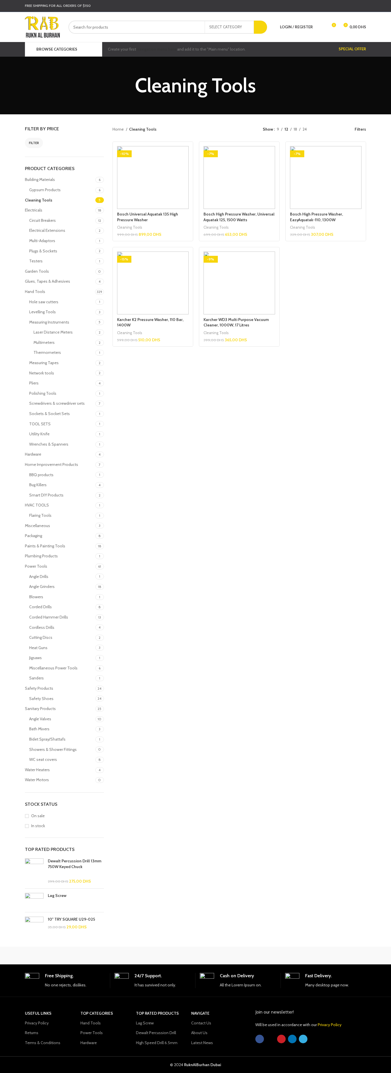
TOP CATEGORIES (96, 1013)
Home (118, 129)
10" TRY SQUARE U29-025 (71, 919)
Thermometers (47, 352)
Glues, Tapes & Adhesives (47, 281)
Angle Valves (40, 718)
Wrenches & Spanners (48, 444)
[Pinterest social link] (347, 6)
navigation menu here (156, 49)
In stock (38, 825)
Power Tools (36, 566)
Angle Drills (38, 576)
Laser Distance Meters (53, 332)
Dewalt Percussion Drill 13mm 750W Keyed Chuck (74, 863)
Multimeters (44, 342)
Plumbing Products (41, 556)
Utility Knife (39, 433)
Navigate (200, 1013)
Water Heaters (37, 769)
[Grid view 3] (329, 129)
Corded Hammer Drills (48, 617)
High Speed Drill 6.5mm (156, 1042)
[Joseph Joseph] (244, 955)
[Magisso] (98, 955)
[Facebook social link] (332, 6)
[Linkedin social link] (355, 6)
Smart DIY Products (46, 495)
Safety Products (39, 688)
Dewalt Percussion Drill (156, 1032)
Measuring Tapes (44, 362)
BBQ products (41, 474)
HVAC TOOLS (37, 505)
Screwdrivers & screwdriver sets (57, 403)
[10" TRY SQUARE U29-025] (34, 926)
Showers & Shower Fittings (53, 749)
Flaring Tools (40, 515)
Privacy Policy (37, 1023)
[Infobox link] (65, 980)
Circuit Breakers (42, 220)
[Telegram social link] (362, 6)
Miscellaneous (37, 525)
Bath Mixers (39, 728)
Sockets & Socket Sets (49, 413)
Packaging (33, 535)
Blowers (36, 596)
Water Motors (37, 779)
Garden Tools (37, 271)
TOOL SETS (40, 423)
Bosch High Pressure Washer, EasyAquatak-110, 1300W (316, 217)
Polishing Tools (42, 393)
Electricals (33, 210)
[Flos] (341, 955)
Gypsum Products (45, 189)
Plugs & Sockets (43, 251)
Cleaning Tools (38, 200)
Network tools (41, 373)
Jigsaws (35, 657)
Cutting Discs (40, 637)
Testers (36, 261)
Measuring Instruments (49, 322)
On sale (38, 815)
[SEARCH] (260, 27)
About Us (199, 1032)
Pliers (34, 383)
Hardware (33, 454)
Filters (360, 129)
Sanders (36, 678)
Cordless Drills (41, 627)
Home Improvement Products (51, 464)
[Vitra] (49, 955)
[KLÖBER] (195, 955)
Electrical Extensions (47, 230)
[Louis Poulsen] (147, 955)
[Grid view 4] (338, 129)
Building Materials (40, 179)
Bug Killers (38, 484)
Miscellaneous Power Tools (53, 668)
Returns (31, 1032)
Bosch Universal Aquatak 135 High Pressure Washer (147, 217)
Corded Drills (40, 606)
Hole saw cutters (43, 301)
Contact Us (201, 1023)
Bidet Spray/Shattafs (47, 739)
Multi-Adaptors (42, 240)
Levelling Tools (42, 311)
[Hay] (292, 955)
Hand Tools (35, 291)
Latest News (202, 1042)
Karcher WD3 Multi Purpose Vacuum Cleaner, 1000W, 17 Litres (236, 322)
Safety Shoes (41, 698)
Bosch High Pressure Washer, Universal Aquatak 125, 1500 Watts (239, 217)
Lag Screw (57, 895)
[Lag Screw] (34, 900)
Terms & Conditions (42, 1042)
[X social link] (340, 6)
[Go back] (128, 85)
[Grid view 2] (320, 129)
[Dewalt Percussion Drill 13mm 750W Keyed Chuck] (34, 871)
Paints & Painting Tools (45, 546)
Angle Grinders (42, 586)
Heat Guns (38, 647)
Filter (34, 143)
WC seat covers (43, 759)
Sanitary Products (40, 708)
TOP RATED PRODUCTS (157, 1013)
